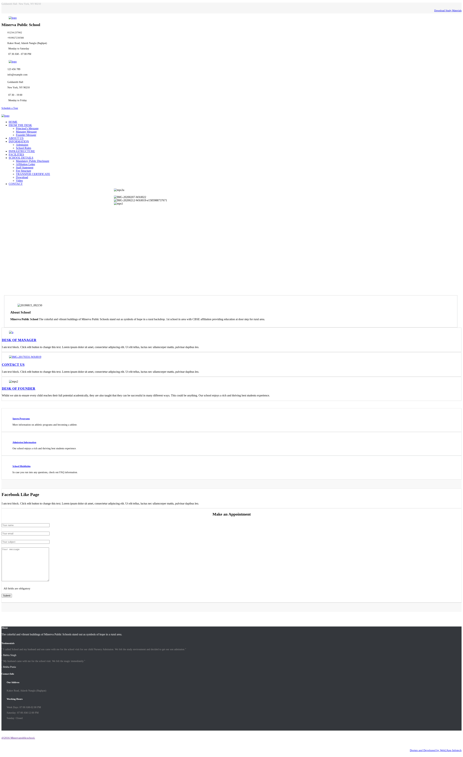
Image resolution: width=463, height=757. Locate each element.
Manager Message (26, 131)
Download (22, 177)
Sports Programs (21, 418)
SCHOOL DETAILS (21, 157)
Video (19, 180)
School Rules (23, 148)
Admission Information (24, 442)
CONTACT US (13, 365)
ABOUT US (16, 138)
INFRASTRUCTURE (22, 151)
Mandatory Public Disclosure (32, 161)
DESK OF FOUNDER (18, 388)
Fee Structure (23, 170)
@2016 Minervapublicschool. (18, 737)
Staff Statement (24, 167)
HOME (13, 121)
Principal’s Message (27, 128)
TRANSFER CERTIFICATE (33, 174)
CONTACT (16, 183)
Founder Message (26, 134)
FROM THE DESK (20, 125)
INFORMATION (19, 141)
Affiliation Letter (25, 164)
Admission (22, 144)
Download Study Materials (448, 10)
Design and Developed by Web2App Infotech (436, 750)
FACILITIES (16, 154)
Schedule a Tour (9, 108)
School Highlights (21, 466)
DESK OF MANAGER (19, 340)
